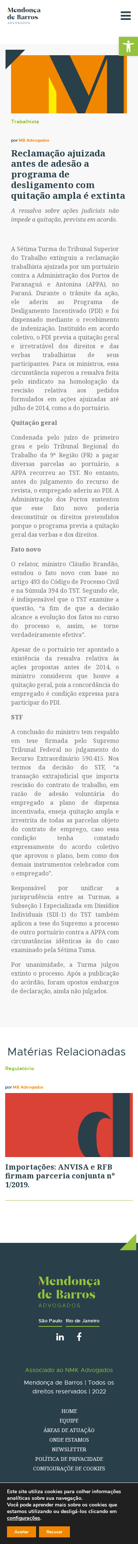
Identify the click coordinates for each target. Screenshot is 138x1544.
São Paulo (50, 1321)
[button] (128, 46)
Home (69, 1410)
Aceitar (21, 1532)
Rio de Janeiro (82, 1321)
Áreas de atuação (69, 1430)
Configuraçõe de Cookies (69, 1468)
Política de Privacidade (69, 1458)
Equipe (69, 1420)
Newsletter (69, 1449)
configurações (23, 1518)
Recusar (54, 1532)
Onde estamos (69, 1439)
